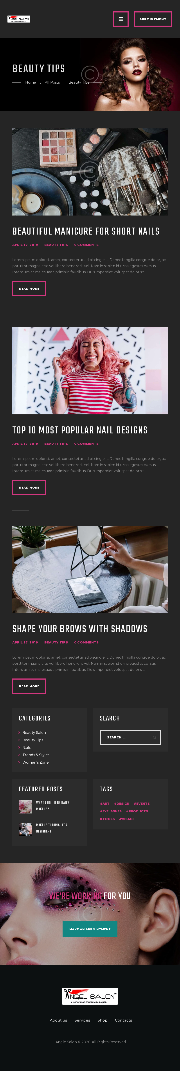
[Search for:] (130, 737)
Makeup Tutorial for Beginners (51, 828)
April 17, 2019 (25, 245)
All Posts (52, 82)
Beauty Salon (34, 733)
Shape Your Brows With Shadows (80, 630)
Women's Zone (35, 762)
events (143, 804)
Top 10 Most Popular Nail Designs (80, 431)
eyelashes (112, 811)
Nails (26, 747)
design (123, 804)
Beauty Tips (56, 245)
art (106, 804)
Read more (29, 288)
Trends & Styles (35, 755)
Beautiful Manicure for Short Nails (86, 232)
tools (109, 819)
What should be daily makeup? (52, 806)
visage (128, 819)
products (138, 811)
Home (30, 82)
